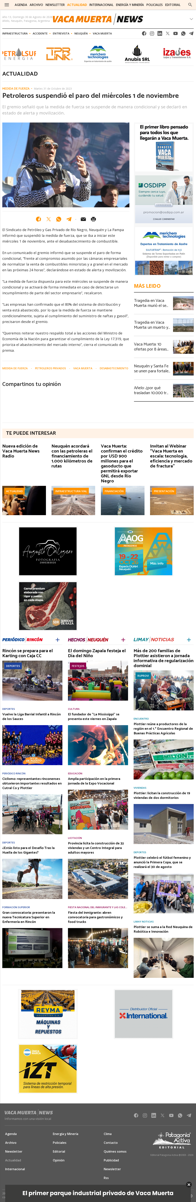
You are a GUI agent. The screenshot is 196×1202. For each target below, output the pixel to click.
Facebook (144, 34)
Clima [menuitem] (108, 1134)
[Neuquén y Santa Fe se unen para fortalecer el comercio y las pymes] (183, 363)
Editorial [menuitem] (172, 5)
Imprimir (93, 219)
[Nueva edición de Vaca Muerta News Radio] (24, 487)
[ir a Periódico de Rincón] (22, 640)
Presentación (164, 491)
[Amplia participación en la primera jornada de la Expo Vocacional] (98, 791)
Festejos (78, 666)
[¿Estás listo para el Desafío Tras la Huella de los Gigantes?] (32, 860)
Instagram (151, 34)
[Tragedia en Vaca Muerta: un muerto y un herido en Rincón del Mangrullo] (183, 319)
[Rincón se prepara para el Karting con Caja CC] (32, 662)
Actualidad (14, 491)
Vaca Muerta (102, 33)
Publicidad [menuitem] (111, 1160)
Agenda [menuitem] (21, 5)
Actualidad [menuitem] (77, 5)
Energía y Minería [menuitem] (130, 5)
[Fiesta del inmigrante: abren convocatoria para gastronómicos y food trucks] (98, 929)
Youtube (175, 34)
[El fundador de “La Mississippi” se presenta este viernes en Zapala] (98, 726)
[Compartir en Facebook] (38, 219)
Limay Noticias (144, 921)
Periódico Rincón (13, 773)
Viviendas (140, 788)
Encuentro (141, 718)
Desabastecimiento (114, 368)
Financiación (114, 491)
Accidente (40, 33)
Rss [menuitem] (106, 1178)
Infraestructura (15, 33)
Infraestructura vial (71, 491)
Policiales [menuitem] (154, 5)
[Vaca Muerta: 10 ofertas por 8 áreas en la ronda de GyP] (183, 341)
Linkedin (159, 34)
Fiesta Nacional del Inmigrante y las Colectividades (98, 907)
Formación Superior (16, 907)
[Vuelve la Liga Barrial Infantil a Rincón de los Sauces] (32, 726)
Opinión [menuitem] (59, 1160)
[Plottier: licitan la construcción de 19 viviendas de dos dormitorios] (164, 805)
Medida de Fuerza (15, 88)
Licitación (75, 838)
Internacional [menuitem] (101, 5)
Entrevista (61, 33)
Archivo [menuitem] (36, 5)
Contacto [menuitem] (111, 1143)
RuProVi (143, 675)
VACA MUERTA (83, 368)
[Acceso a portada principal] (98, 19)
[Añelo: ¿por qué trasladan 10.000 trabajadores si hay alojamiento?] (183, 385)
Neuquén (81, 33)
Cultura (74, 709)
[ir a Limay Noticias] (154, 639)
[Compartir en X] (48, 219)
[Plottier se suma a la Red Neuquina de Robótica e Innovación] (164, 939)
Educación (75, 773)
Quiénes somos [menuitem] (115, 1151)
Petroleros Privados (51, 368)
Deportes (13, 666)
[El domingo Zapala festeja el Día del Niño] (98, 662)
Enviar (83, 219)
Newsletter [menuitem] (55, 5)
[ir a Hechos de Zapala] (88, 639)
